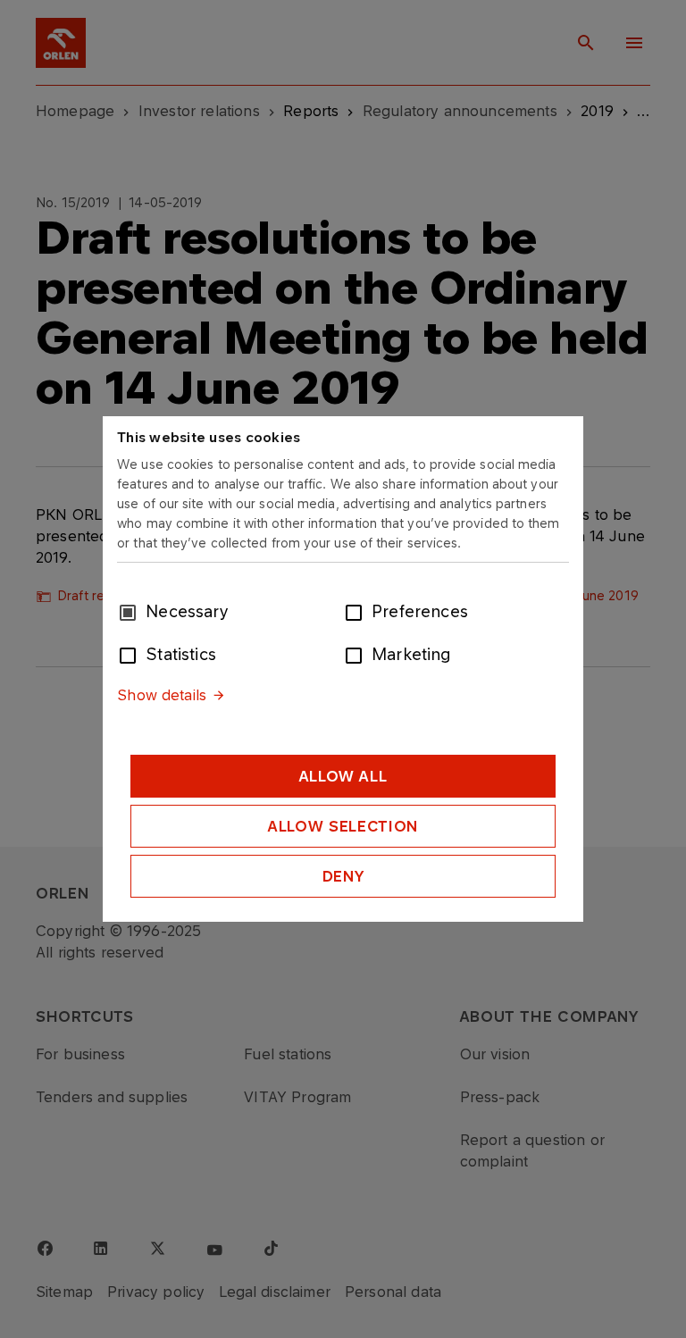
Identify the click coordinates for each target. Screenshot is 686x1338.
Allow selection (343, 826)
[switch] (357, 611)
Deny (343, 876)
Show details (161, 695)
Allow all (343, 776)
